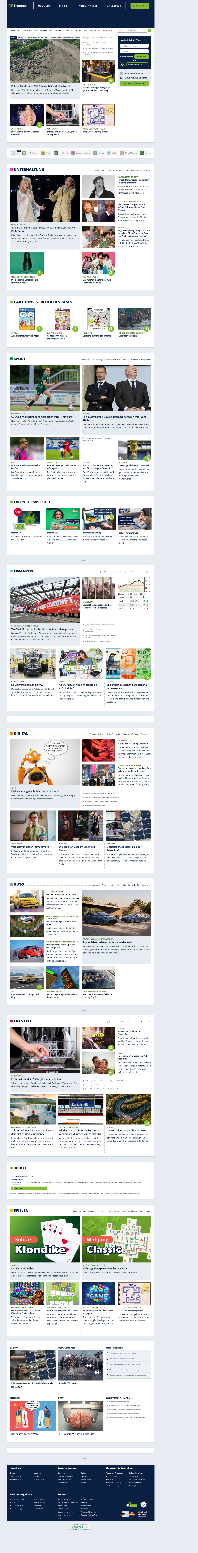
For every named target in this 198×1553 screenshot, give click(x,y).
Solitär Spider (145, 1211)
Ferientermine (16, 1479)
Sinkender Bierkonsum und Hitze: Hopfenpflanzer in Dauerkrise (100, 625)
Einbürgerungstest (65, 1476)
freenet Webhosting (113, 1483)
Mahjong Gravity (79, 1211)
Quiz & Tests (124, 170)
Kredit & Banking (120, 571)
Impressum (62, 1506)
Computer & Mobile (97, 734)
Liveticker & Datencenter (140, 359)
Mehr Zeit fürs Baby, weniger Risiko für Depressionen (125, 1364)
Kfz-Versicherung (112, 1486)
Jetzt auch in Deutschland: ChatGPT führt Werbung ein (100, 793)
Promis (96, 170)
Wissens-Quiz (86, 1479)
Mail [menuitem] (86, 30)
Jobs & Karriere (106, 571)
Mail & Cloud (114, 5)
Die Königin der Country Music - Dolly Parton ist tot (124, 1353)
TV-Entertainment (87, 5)
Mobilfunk (44, 5)
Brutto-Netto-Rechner (137, 1479)
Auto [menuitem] (36, 30)
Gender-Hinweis (87, 1499)
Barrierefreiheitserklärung (68, 1502)
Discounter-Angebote (114, 1473)
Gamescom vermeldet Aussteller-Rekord (96, 805)
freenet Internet (16, 1506)
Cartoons (146, 170)
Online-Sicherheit (136, 1473)
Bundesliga (86, 359)
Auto (19, 884)
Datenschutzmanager (66, 1512)
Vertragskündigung (89, 1512)
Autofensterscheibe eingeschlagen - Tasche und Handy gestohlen (127, 1418)
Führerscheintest (143, 885)
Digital (21, 733)
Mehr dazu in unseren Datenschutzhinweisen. (125, 1193)
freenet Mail (110, 1479)
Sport (20, 358)
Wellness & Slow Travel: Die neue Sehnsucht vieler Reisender (102, 1089)
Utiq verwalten (64, 1515)
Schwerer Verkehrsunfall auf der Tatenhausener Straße (124, 1413)
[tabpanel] (45, 67)
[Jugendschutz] (80, 1527)
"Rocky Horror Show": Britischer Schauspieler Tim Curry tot (99, 43)
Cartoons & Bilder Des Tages (43, 301)
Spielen (21, 1210)
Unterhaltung (29, 169)
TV (90, 170)
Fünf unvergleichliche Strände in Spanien (96, 1085)
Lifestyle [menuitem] (58, 30)
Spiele (83, 1473)
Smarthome (145, 734)
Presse (84, 1502)
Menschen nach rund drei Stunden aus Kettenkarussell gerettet (128, 1375)
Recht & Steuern (134, 571)
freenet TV (14, 1502)
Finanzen (23, 571)
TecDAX (122, 608)
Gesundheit (145, 1021)
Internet (63, 5)
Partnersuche (39, 1479)
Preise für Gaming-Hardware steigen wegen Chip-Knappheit (102, 797)
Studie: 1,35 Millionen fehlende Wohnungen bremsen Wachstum (100, 636)
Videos (84, 1476)
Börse (12, 1473)
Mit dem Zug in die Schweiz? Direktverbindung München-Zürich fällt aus (105, 1081)
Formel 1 (126, 359)
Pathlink (109, 1211)
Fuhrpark (131, 885)
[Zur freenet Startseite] (18, 5)
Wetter (36, 1476)
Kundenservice (64, 1499)
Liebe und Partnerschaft (130, 1021)
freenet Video (39, 1499)
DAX (121, 600)
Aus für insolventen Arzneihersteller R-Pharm (97, 641)
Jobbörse (37, 1473)
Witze (115, 170)
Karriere (84, 1509)
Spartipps (146, 571)
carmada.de (38, 1509)
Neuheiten (96, 885)
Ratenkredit (133, 1476)
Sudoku (116, 1211)
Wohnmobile (121, 885)
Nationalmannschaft (112, 359)
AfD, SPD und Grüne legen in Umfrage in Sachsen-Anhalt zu (99, 53)
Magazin (111, 885)
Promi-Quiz (62, 1483)
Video (109, 170)
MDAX (122, 604)
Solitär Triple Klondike (129, 1211)
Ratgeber (108, 1021)
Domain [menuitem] (93, 30)
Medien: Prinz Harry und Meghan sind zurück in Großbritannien (98, 38)
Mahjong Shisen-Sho (95, 1211)
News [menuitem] (13, 30)
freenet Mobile (40, 1502)
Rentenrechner (135, 1483)
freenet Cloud (111, 1476)
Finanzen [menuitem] (27, 30)
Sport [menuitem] (19, 30)
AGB (59, 1518)
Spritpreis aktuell (17, 1476)
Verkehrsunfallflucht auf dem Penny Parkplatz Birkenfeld (125, 1406)
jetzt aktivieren (20, 1188)
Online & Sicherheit (114, 734)
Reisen (116, 1021)
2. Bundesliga (98, 359)
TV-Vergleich (134, 1486)
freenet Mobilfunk (17, 1499)
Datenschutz (63, 1509)
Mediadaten (86, 1506)
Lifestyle (23, 1021)
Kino (102, 170)
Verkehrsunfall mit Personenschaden (119, 1401)
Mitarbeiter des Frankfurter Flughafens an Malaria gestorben (127, 1370)
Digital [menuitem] (69, 30)
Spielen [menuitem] (78, 30)
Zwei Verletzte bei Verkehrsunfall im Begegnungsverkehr (125, 1409)
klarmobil (37, 1506)
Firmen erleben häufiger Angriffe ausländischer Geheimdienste (98, 630)
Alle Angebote (141, 6)
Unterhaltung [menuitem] (46, 30)
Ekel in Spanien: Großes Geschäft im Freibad (122, 1359)
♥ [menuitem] (99, 30)
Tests (104, 885)
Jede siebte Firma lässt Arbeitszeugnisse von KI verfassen (101, 801)
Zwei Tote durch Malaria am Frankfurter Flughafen (99, 48)
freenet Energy (16, 1509)
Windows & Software (131, 734)
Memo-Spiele (136, 170)
